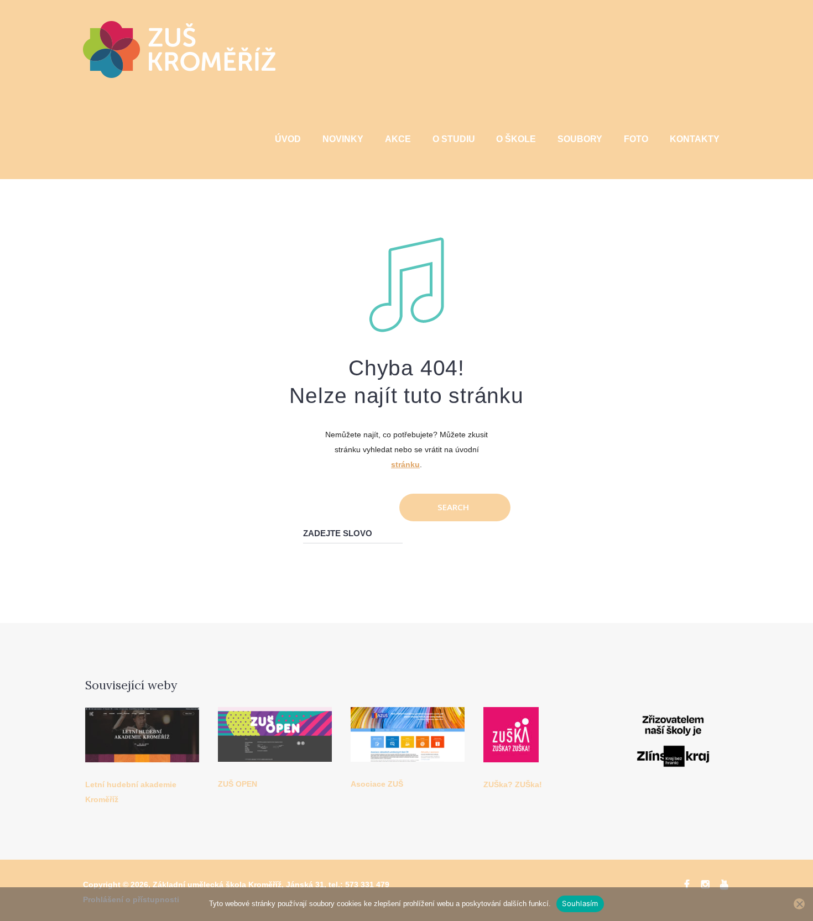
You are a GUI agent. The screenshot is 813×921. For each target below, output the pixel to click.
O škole (516, 139)
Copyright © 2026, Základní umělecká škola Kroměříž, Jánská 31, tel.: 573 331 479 (236, 884)
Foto (636, 139)
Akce (398, 139)
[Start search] (454, 507)
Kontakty (695, 139)
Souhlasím (580, 903)
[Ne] (799, 903)
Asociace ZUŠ (377, 783)
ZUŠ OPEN (237, 783)
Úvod (288, 139)
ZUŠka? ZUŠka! (512, 784)
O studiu (453, 139)
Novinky (342, 139)
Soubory (579, 139)
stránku (405, 464)
